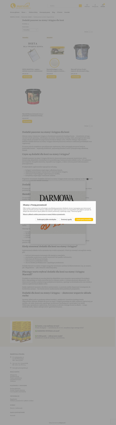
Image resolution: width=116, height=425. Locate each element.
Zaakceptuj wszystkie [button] (83, 219)
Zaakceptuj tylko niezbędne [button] (46, 219)
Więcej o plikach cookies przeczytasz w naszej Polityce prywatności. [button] (44, 214)
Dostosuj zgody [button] (66, 219)
